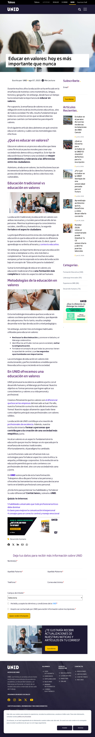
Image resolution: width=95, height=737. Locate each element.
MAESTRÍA (64, 678)
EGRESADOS (49, 676)
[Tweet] (13, 544)
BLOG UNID (48, 682)
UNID (54, 603)
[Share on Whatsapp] (27, 544)
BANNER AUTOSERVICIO (50, 685)
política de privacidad (24, 716)
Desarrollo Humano (18, 539)
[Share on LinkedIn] (18, 544)
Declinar (80, 728)
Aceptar (64, 728)
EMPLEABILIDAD (50, 679)
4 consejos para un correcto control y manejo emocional (33, 513)
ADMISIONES (81, 671)
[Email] (22, 544)
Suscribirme (51, 648)
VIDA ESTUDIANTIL (49, 672)
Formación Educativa (73, 272)
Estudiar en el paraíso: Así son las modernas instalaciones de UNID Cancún (81, 124)
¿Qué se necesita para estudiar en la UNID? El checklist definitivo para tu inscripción (80, 151)
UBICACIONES (82, 674)
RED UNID (80, 680)
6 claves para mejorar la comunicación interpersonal (31, 510)
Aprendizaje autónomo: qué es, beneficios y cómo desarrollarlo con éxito (80, 208)
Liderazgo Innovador (72, 277)
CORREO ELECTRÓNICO (49, 690)
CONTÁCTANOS (82, 677)
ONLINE (63, 681)
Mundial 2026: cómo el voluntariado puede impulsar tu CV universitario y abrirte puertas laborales (80, 237)
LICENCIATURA (66, 676)
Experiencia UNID (71, 283)
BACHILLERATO (66, 673)
